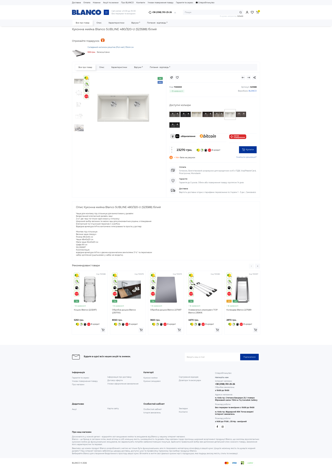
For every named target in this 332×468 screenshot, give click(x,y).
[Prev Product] (243, 77)
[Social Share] (254, 77)
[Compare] (171, 77)
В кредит (215, 150)
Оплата (86, 2)
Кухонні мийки (150, 378)
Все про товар (82, 23)
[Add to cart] (103, 330)
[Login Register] (247, 12)
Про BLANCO (127, 2)
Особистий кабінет (152, 409)
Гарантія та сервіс (184, 2)
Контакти (140, 2)
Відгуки (135, 23)
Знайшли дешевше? (246, 157)
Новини (97, 2)
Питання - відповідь (157, 23)
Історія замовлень (152, 412)
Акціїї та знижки (111, 2)
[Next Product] (249, 77)
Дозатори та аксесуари (190, 380)
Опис (99, 23)
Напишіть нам (222, 377)
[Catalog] (106, 12)
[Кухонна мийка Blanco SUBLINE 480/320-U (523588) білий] (123, 107)
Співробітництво (206, 2)
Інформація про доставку (119, 377)
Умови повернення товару (160, 2)
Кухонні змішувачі (152, 381)
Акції (74, 409)
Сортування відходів (188, 377)
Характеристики (116, 23)
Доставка (76, 2)
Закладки (183, 408)
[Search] (240, 12)
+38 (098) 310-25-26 (161, 12)
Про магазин (78, 384)
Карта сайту (113, 408)
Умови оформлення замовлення (122, 384)
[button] (251, 266)
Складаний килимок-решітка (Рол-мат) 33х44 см (111, 47)
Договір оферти (115, 380)
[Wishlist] (177, 77)
